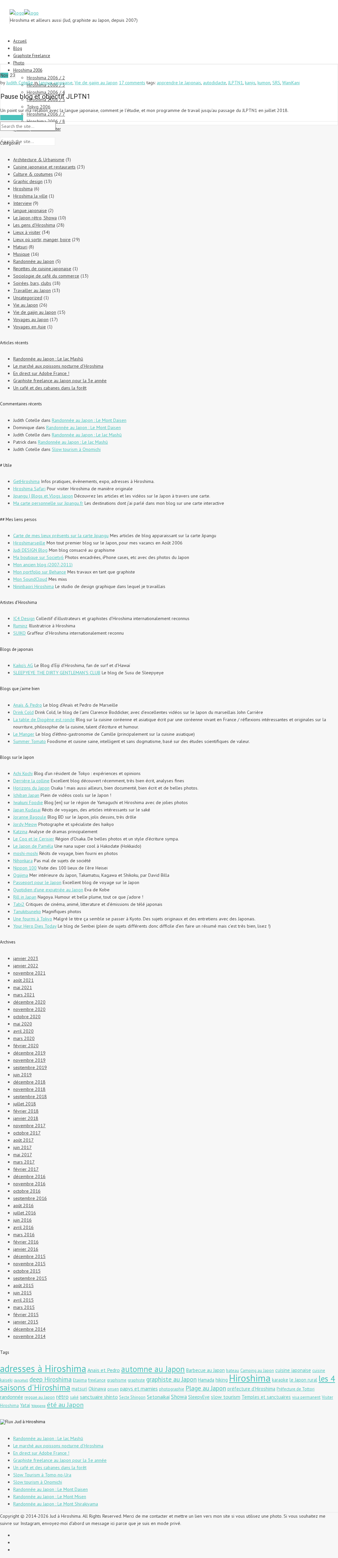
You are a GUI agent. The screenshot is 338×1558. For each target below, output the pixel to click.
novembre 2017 (29, 1126)
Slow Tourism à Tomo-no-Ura (42, 1475)
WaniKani (291, 83)
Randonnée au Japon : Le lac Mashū (48, 359)
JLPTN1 (235, 83)
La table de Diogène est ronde (44, 720)
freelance (97, 1380)
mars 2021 (24, 995)
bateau (232, 1370)
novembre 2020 (29, 1009)
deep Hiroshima (50, 1379)
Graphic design (28, 181)
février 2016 (26, 1242)
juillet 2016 (24, 1213)
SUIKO (19, 633)
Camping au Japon (257, 1370)
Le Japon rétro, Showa (35, 218)
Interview (22, 203)
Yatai (25, 1405)
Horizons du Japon (31, 788)
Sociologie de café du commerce (46, 276)
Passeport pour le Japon (37, 882)
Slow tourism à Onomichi (76, 449)
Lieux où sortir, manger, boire (42, 239)
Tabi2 (18, 904)
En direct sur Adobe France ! (41, 373)
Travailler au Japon (32, 290)
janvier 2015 (25, 1322)
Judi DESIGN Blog (30, 550)
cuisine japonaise (293, 1370)
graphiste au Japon (171, 1379)
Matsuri (20, 247)
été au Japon (65, 1404)
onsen (113, 1389)
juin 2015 (22, 1293)
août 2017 (23, 1140)
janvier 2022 (25, 966)
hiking (222, 1380)
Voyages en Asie (29, 327)
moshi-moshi (25, 853)
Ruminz (20, 626)
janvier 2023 (25, 958)
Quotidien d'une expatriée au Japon (48, 890)
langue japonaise (56, 83)
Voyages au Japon (31, 319)
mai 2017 (22, 1155)
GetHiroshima (26, 481)
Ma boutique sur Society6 (38, 557)
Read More (11, 117)
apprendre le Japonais (179, 83)
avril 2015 (23, 1300)
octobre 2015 (27, 1271)
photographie (171, 1389)
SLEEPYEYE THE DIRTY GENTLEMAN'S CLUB (56, 673)
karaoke (280, 1380)
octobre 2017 (27, 1133)
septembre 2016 (30, 1198)
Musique (21, 254)
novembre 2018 (29, 1089)
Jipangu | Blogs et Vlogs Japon (43, 496)
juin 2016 (22, 1220)
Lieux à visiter (27, 232)
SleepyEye (199, 1397)
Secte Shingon (132, 1397)
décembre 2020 (29, 1002)
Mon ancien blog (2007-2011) (43, 565)
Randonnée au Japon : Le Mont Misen (49, 1497)
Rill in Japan (24, 897)
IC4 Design (24, 618)
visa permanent (306, 1397)
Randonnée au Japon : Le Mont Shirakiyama (55, 1504)
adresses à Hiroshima (43, 1368)
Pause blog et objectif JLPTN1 (45, 96)
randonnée (11, 1396)
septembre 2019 (30, 1067)
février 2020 (26, 1046)
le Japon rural (303, 1380)
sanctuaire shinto (99, 1396)
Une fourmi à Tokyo (32, 919)
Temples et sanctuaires (266, 1397)
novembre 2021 (29, 973)
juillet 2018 (24, 1104)
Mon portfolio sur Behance (39, 572)
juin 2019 (22, 1075)
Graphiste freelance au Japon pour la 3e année (60, 381)
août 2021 (23, 980)
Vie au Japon (25, 305)
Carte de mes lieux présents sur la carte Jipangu (61, 535)
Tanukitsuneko (27, 911)
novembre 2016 (29, 1184)
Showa (179, 1396)
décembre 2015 (29, 1256)
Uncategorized (27, 298)
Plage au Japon (206, 1388)
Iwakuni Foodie (28, 802)
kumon (263, 83)
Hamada (206, 1380)
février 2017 (26, 1169)
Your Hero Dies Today (34, 926)
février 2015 (26, 1314)
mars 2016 (24, 1235)
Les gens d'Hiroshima (34, 225)
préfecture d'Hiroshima (251, 1389)
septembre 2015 (30, 1278)
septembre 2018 (30, 1096)
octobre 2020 (27, 1017)
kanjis (250, 83)
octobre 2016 (27, 1191)
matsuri (79, 1389)
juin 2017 (22, 1147)
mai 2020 (22, 1024)
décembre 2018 (29, 1082)
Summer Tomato (29, 741)
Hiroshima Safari (29, 489)
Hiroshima (23, 189)
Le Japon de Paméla (33, 846)
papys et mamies (139, 1388)
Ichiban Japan (26, 795)
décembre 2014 (29, 1329)
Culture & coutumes (33, 174)
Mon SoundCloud (30, 579)
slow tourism (225, 1396)
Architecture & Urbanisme (38, 160)
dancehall (21, 1380)
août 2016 (23, 1205)
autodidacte (214, 83)
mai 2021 (22, 987)
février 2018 (26, 1111)
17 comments (132, 83)
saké (74, 1397)
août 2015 (23, 1285)
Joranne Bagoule (29, 817)
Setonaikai (158, 1396)
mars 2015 (24, 1307)
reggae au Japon (39, 1397)
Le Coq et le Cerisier (33, 839)
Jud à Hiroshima (29, 1421)
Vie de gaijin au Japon (96, 83)
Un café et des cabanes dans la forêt (49, 388)
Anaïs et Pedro (103, 1370)
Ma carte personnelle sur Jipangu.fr (48, 503)
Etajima (80, 1380)
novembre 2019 (29, 1060)
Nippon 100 (25, 868)
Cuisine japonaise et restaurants (44, 167)
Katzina (20, 832)
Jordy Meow (25, 824)
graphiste (136, 1380)
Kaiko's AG (23, 665)
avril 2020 (23, 1031)
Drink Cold (23, 712)
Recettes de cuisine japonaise (42, 269)
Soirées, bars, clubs (32, 283)
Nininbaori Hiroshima (33, 586)
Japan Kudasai (27, 810)
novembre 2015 (29, 1264)
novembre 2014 (29, 1336)
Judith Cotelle (19, 83)
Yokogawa (38, 1405)
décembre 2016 (29, 1176)
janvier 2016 (25, 1249)
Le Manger (23, 734)
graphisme (116, 1380)
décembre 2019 (29, 1053)
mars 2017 (24, 1162)
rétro (62, 1396)
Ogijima (20, 875)
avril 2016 (23, 1227)
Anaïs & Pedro (27, 705)
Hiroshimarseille (29, 543)
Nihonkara (23, 861)
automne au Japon (153, 1369)
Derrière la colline (31, 781)
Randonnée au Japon (33, 261)
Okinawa (97, 1389)
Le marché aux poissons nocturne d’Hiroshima (58, 366)
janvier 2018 (25, 1118)
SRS (276, 83)
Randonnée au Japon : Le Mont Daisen (89, 420)
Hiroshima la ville (30, 196)
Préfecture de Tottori (296, 1389)
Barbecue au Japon (205, 1370)
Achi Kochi (23, 773)
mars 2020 (24, 1038)
